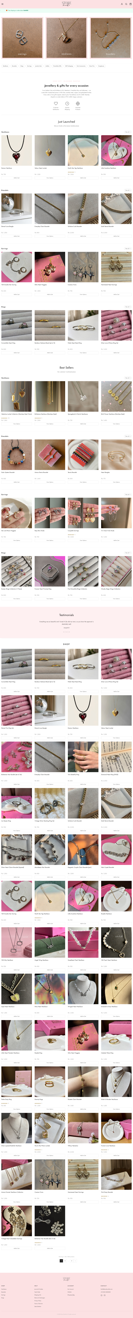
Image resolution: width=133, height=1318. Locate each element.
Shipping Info (37, 1295)
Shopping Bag (71, 1295)
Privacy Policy (37, 1301)
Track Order (37, 1292)
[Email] (104, 1295)
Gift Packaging (69, 66)
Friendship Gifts (57, 66)
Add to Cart (16, 178)
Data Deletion (37, 1306)
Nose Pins (92, 66)
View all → (127, 132)
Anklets (47, 66)
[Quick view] (29, 141)
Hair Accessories (81, 66)
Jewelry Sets (38, 66)
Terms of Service (38, 1303)
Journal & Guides (38, 1289)
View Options (50, 178)
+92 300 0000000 (106, 1292)
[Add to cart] (29, 137)
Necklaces (5, 66)
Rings (22, 66)
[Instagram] (101, 1295)
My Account (71, 1289)
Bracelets (14, 66)
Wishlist (69, 1292)
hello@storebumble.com (106, 1289)
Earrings (29, 66)
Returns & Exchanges (39, 1298)
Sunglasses (101, 66)
